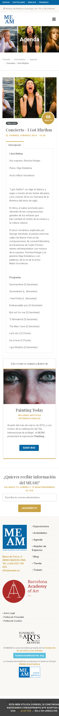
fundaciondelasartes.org (29, 655)
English (32, 2)
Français (44, 2)
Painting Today (29, 410)
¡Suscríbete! (29, 508)
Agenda (33, 59)
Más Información (46, 711)
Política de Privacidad (14, 617)
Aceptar (26, 711)
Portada (6, 59)
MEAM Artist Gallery (29, 664)
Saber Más (29, 447)
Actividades (19, 59)
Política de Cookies (13, 621)
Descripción (15, 145)
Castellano (19, 2)
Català (6, 2)
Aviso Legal (9, 613)
